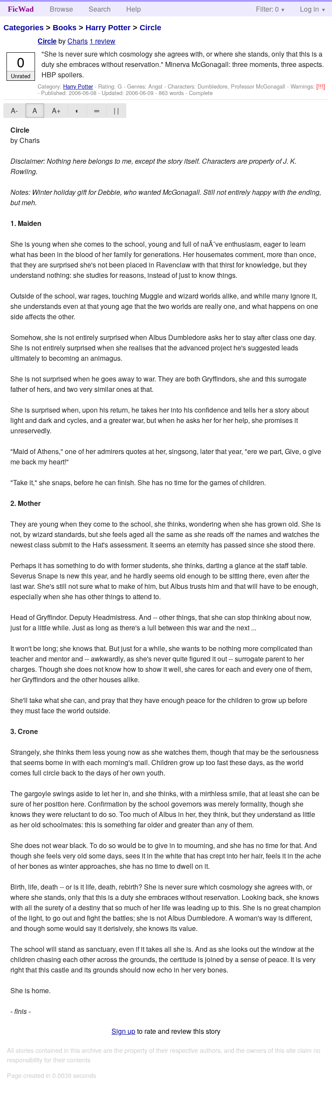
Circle (150, 27)
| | (116, 110)
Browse (61, 9)
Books (65, 27)
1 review (102, 41)
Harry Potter (108, 27)
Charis (77, 41)
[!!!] (320, 86)
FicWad (21, 9)
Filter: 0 (267, 9)
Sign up (123, 1031)
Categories (23, 27)
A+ (56, 110)
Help (133, 9)
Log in (309, 9)
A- (14, 110)
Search (100, 9)
